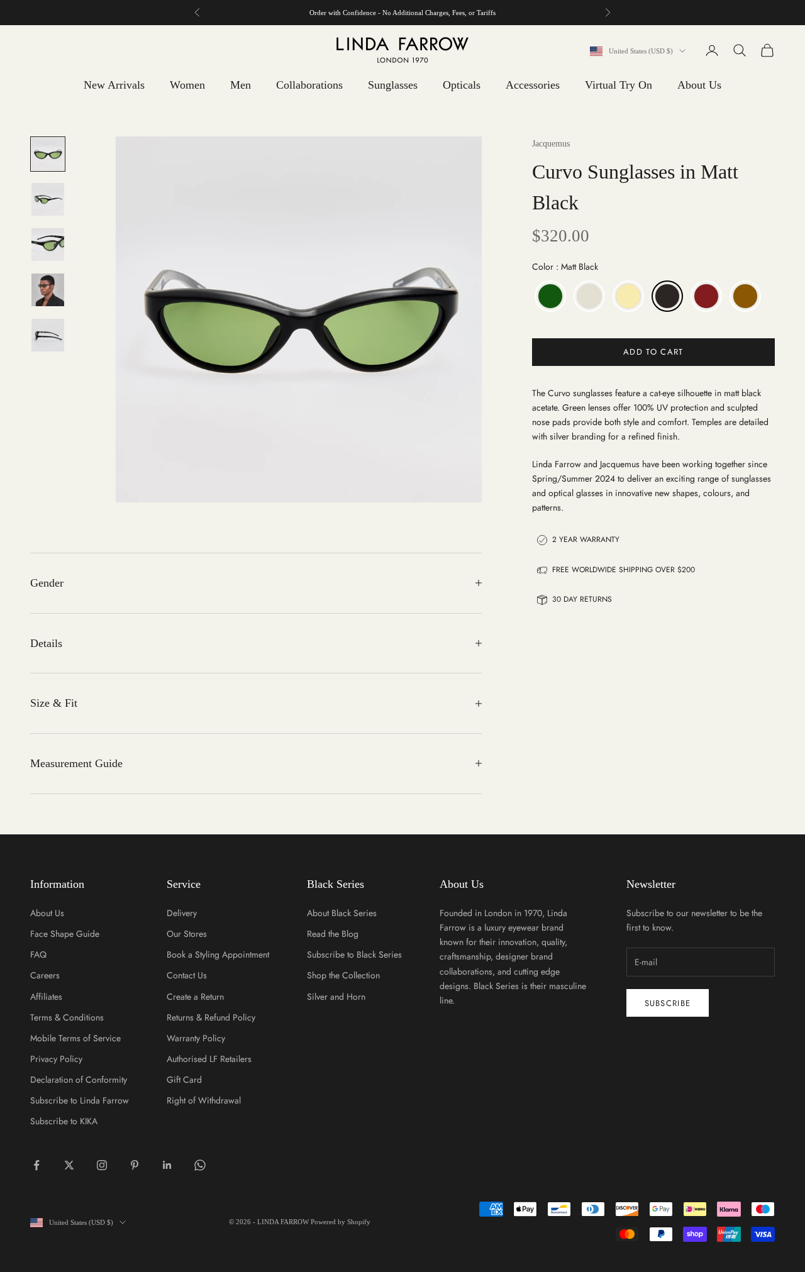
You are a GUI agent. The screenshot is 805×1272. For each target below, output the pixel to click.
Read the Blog (332, 933)
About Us (699, 85)
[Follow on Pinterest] (134, 1165)
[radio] (549, 296)
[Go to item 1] (47, 154)
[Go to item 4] (47, 289)
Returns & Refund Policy (211, 1017)
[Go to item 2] (47, 199)
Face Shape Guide (64, 933)
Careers (45, 975)
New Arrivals (114, 85)
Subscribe (668, 1003)
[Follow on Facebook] (36, 1165)
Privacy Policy (56, 1059)
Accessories (533, 85)
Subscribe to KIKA (63, 1121)
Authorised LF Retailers (209, 1059)
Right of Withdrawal (204, 1100)
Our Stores (187, 933)
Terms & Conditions (67, 1017)
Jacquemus (551, 143)
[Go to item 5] (47, 335)
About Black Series (342, 913)
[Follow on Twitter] (69, 1165)
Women (187, 85)
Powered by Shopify (340, 1221)
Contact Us (187, 975)
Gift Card (184, 1079)
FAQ (38, 954)
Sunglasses (393, 85)
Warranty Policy (196, 1038)
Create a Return (195, 996)
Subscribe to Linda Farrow (79, 1100)
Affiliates (46, 996)
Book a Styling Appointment (218, 954)
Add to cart (653, 352)
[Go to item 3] (47, 244)
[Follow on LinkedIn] (167, 1165)
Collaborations (309, 85)
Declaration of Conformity (78, 1079)
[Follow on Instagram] (102, 1165)
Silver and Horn (336, 996)
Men (240, 85)
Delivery (182, 913)
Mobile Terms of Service (75, 1038)
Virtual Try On (618, 85)
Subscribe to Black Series (354, 954)
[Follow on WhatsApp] (200, 1165)
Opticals (461, 85)
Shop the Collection (343, 975)
